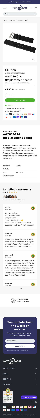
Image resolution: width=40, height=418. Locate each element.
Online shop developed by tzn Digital (27, 415)
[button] (36, 8)
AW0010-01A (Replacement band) (18, 20)
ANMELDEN (19, 346)
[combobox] (20, 14)
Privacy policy (24, 350)
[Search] (35, 14)
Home (4, 20)
